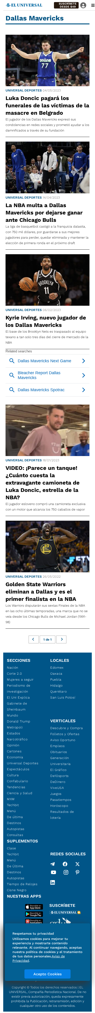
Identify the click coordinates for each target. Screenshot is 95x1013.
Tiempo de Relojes (22, 884)
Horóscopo (59, 806)
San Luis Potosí (62, 697)
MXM (11, 799)
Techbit (13, 805)
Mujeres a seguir (20, 679)
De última (15, 817)
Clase (11, 848)
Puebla (56, 679)
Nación (12, 667)
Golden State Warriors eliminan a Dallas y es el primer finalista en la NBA (41, 591)
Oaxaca (56, 673)
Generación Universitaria (60, 761)
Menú (11, 811)
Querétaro (58, 691)
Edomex (57, 667)
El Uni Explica (18, 697)
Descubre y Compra (66, 728)
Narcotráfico (17, 739)
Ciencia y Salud (20, 793)
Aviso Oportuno (62, 740)
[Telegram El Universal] (52, 864)
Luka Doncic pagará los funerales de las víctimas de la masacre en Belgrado (47, 105)
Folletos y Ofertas (65, 734)
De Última (15, 866)
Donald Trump (18, 721)
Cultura (13, 775)
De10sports (59, 776)
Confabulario (17, 781)
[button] (66, 5)
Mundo (12, 715)
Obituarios (58, 752)
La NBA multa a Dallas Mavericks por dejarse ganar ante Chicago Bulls (44, 212)
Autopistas (15, 829)
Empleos (57, 746)
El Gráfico (58, 770)
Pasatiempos (60, 800)
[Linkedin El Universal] (52, 882)
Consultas (15, 835)
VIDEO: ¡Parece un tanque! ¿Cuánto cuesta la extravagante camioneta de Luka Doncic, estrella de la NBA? (43, 483)
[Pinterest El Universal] (77, 873)
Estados (13, 733)
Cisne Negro (17, 890)
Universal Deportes (24, 90)
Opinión (13, 745)
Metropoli (15, 727)
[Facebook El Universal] (65, 864)
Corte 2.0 (14, 673)
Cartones (14, 751)
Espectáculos (18, 769)
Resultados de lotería (62, 814)
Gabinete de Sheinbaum (17, 706)
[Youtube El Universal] (53, 873)
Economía (15, 757)
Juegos (56, 794)
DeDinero (57, 782)
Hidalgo (56, 685)
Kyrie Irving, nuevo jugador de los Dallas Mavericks (46, 321)
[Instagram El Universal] (66, 873)
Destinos (14, 823)
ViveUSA (57, 788)
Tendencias (16, 787)
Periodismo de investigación (18, 688)
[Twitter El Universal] (77, 864)
